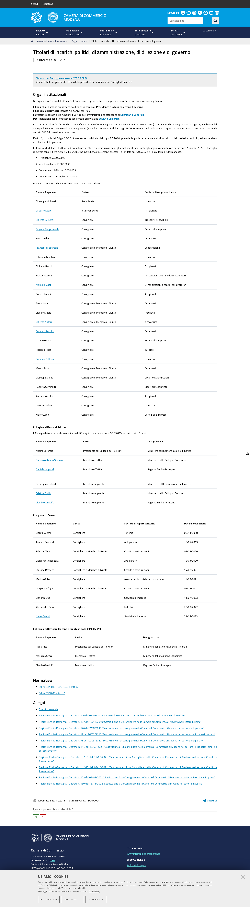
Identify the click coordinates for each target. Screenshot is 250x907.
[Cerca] (215, 20)
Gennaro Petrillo (45, 331)
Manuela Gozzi (44, 284)
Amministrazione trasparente (143, 853)
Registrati (47, 3)
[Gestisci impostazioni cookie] (247, 453)
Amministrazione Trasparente (52, 41)
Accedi (34, 3)
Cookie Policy (94, 891)
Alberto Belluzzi (45, 219)
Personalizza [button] (96, 899)
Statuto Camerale (109, 118)
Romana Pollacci (45, 359)
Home (33, 41)
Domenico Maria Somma (49, 460)
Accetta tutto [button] (72, 899)
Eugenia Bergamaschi (47, 229)
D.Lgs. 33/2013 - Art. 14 (52, 693)
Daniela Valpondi (45, 469)
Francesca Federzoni (47, 247)
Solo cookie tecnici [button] (49, 899)
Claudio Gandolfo (45, 502)
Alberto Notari (44, 322)
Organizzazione (79, 41)
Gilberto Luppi (43, 210)
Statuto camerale (48, 709)
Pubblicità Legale (136, 865)
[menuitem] (40, 32)
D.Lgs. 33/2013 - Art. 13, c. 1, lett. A (58, 687)
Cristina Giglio (43, 493)
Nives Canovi (43, 616)
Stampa (212, 800)
